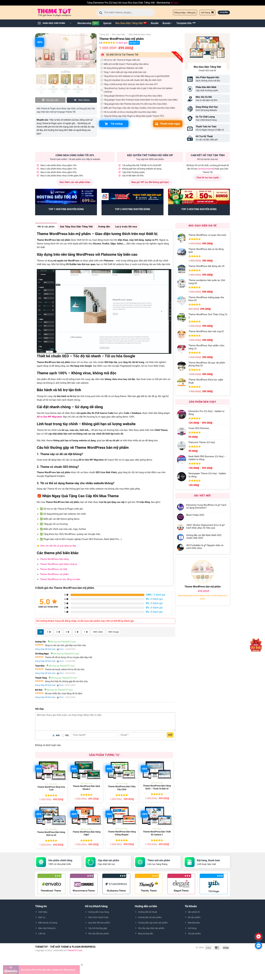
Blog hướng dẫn (145, 933)
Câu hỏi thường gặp (97, 928)
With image (113, 632)
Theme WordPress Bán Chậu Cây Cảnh (122, 788)
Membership (84, 23)
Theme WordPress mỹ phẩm (54, 574)
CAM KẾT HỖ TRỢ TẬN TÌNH (208, 155)
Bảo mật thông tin (47, 928)
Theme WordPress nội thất (53, 569)
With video (98, 632)
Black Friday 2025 (195, 515)
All (40, 632)
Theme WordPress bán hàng (54, 559)
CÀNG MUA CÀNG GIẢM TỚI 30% (75, 155)
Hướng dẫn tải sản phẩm (150, 917)
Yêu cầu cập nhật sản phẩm (151, 928)
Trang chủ (104, 34)
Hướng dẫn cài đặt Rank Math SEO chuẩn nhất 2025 (203, 536)
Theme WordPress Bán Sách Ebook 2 (86, 787)
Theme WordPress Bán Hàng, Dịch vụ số (51, 833)
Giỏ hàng (192, 928)
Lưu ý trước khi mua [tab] (126, 226)
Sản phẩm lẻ (194, 912)
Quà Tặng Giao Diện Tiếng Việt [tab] (76, 226)
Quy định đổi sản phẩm (99, 922)
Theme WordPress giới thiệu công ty (58, 564)
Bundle (155, 23)
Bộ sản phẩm (194, 917)
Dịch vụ (41, 917)
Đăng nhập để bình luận (45, 649)
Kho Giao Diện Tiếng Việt (129, 23)
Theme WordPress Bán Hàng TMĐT (86, 833)
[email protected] (206, 168)
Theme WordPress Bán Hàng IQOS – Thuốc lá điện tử (157, 787)
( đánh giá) (122, 43)
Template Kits (184, 23)
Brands (166, 23)
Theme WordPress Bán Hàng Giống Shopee (122, 833)
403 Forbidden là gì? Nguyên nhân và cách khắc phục (204, 546)
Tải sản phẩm (194, 933)
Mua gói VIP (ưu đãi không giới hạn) (150, 182)
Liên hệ (41, 933)
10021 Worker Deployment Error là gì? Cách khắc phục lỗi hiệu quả (205, 526)
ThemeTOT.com (74, 950)
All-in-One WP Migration (49, 416)
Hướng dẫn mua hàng (98, 912)
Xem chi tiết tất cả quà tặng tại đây (58, 545)
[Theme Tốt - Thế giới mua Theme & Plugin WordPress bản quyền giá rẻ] (58, 12)
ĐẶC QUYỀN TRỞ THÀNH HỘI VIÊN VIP (150, 155)
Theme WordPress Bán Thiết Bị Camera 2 (157, 833)
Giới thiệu (42, 912)
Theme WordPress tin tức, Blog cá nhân (60, 579)
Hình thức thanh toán (98, 917)
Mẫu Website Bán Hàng (140, 34)
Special (107, 23)
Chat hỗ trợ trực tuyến (207, 177)
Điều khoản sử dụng (47, 922)
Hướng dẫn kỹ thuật (147, 912)
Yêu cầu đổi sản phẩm (98, 933)
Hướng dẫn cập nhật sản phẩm (153, 922)
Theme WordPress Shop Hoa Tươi (51, 788)
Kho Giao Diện (118, 34)
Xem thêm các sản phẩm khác (75, 182)
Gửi (170, 735)
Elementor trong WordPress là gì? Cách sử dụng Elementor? (206, 506)
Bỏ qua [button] (174, 2)
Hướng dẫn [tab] (104, 226)
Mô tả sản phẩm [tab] (46, 226)
